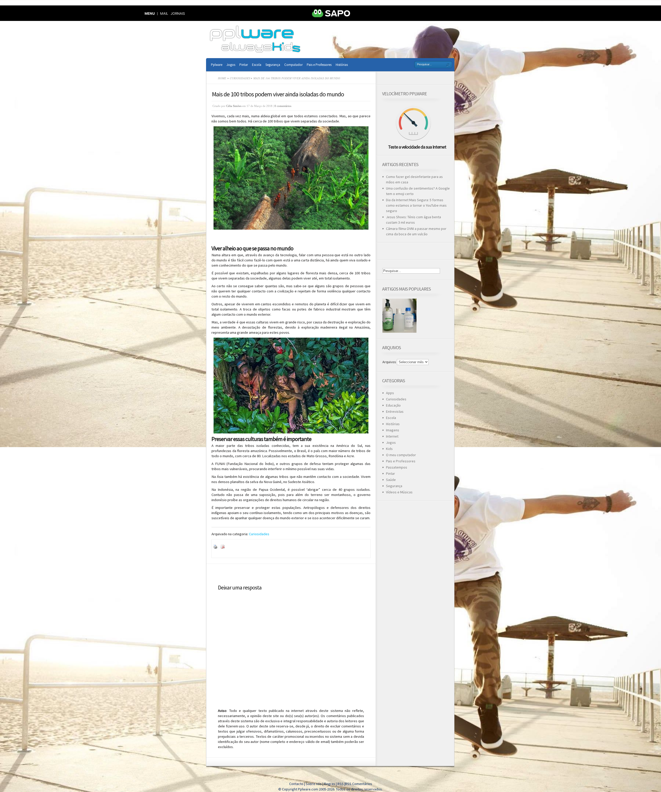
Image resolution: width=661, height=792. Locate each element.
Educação (393, 405)
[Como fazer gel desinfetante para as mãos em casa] (399, 316)
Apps (390, 393)
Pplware (216, 65)
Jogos (230, 65)
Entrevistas (395, 411)
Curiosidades (240, 78)
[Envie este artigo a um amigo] (229, 547)
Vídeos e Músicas (399, 492)
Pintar (243, 65)
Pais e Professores (319, 65)
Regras (330, 783)
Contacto (296, 783)
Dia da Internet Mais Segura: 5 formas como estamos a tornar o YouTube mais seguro (416, 205)
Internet (392, 436)
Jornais (178, 13)
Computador (293, 65)
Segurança (272, 65)
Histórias (342, 65)
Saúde (391, 479)
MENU (150, 13)
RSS (340, 783)
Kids (389, 448)
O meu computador (401, 455)
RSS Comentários (358, 783)
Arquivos (389, 362)
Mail (164, 13)
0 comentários (282, 105)
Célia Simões (233, 105)
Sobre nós (314, 783)
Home (222, 78)
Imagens (392, 430)
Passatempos (396, 467)
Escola (256, 65)
